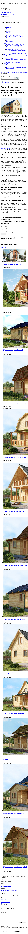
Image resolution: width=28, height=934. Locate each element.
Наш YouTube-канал (5, 902)
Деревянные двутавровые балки (14, 45)
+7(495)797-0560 (5, 15)
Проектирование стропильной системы (16, 57)
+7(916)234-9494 (13, 15)
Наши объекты (7, 70)
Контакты (8, 27)
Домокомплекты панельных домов (17, 50)
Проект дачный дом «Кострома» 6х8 (14, 713)
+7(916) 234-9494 (13, 891)
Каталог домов (10, 39)
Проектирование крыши (12, 66)
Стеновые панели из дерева (13, 48)
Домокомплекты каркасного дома (17, 52)
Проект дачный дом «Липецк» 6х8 (14, 673)
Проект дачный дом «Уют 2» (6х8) (14, 619)
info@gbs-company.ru (6, 12)
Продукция (6, 43)
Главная (5, 25)
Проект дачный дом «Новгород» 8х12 (15, 867)
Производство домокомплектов (14, 49)
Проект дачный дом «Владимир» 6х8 (15, 565)
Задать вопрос (4, 904)
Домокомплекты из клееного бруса (17, 53)
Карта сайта (3, 903)
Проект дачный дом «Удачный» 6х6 (14, 404)
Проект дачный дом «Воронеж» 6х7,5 (15, 457)
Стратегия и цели (10, 28)
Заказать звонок (4, 16)
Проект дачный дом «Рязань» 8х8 (14, 813)
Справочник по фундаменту (13, 37)
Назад (2, 247)
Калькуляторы (9, 41)
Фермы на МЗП (7, 54)
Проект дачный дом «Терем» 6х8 (13, 511)
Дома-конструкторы (5, 148)
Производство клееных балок (13, 46)
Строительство (7, 34)
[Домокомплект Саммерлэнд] (14, 261)
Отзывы (8, 32)
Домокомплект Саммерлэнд (12, 264)
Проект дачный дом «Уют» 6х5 (13, 350)
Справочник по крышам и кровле (14, 36)
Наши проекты (10, 68)
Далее (5, 247)
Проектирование (7, 63)
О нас (4, 26)
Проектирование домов (12, 64)
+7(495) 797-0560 (5, 891)
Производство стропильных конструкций (16, 44)
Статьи (8, 40)
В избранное (4, 932)
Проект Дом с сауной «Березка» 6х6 (14, 309)
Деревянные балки (8, 58)
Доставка (8, 31)
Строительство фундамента (13, 35)
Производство (9, 30)
